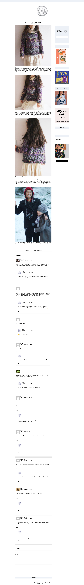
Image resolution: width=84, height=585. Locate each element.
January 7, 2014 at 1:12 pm (26, 371)
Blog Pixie (48, 582)
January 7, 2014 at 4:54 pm (27, 355)
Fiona (21, 343)
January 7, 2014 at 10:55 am (26, 344)
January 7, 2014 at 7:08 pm (26, 431)
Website (16, 559)
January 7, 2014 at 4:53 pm (27, 302)
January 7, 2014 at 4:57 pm (27, 415)
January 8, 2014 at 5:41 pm (27, 503)
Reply (19, 280)
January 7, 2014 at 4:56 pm (27, 383)
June (21, 488)
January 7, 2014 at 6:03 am (26, 260)
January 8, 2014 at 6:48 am (26, 489)
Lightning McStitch (24, 517)
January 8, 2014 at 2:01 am (26, 460)
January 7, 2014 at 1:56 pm (26, 397)
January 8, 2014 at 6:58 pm (26, 518)
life (31, 250)
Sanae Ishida (42, 10)
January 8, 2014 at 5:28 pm (27, 445)
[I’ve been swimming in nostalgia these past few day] (62, 151)
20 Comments (39, 250)
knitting (28, 250)
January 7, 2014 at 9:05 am (26, 319)
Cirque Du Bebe (23, 459)
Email (16, 554)
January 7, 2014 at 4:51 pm (27, 272)
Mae (21, 396)
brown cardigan (45, 70)
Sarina (21, 318)
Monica (22, 259)
